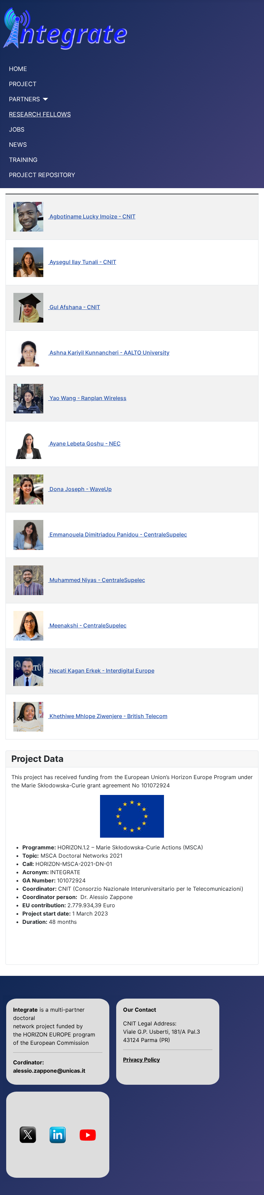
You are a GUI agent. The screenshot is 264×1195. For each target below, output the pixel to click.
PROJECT (22, 84)
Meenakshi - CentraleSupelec (87, 625)
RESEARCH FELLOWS (40, 114)
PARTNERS (24, 99)
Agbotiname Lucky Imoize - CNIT (91, 216)
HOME (18, 68)
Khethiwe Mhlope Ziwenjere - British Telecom (107, 716)
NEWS (18, 144)
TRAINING (23, 159)
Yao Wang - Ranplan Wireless (87, 398)
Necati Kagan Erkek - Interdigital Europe (101, 670)
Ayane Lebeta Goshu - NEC (84, 443)
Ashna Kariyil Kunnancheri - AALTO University (108, 352)
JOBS (16, 129)
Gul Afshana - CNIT (74, 307)
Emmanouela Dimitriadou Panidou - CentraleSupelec (117, 534)
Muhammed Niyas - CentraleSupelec (96, 579)
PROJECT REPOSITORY (42, 174)
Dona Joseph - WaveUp (80, 489)
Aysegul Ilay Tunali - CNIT (82, 261)
